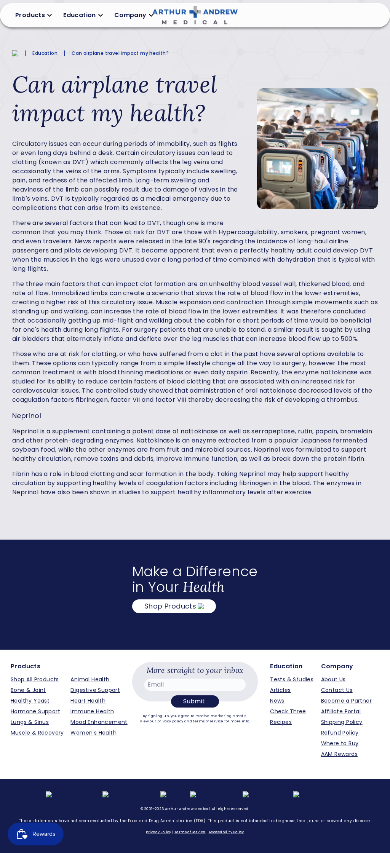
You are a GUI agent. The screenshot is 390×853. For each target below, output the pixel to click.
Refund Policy (340, 732)
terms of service (208, 721)
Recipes (281, 722)
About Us (333, 679)
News (277, 700)
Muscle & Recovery (37, 732)
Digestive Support (95, 690)
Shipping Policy (342, 722)
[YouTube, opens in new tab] (215, 795)
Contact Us (337, 690)
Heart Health (87, 700)
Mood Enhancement (98, 722)
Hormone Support (35, 711)
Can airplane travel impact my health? (120, 53)
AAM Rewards (339, 754)
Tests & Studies (291, 679)
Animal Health (89, 679)
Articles (280, 690)
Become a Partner (346, 700)
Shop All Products (35, 679)
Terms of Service (189, 832)
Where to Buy (340, 743)
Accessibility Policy (226, 832)
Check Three (288, 711)
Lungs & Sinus (30, 722)
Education (45, 53)
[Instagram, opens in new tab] (130, 795)
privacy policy (170, 721)
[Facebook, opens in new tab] (72, 795)
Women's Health (93, 732)
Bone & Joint (28, 690)
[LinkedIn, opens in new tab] (266, 795)
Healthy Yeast (30, 700)
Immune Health (92, 711)
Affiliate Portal (341, 711)
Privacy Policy (158, 832)
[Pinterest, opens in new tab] (319, 795)
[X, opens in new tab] (173, 795)
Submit (194, 701)
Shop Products (170, 606)
